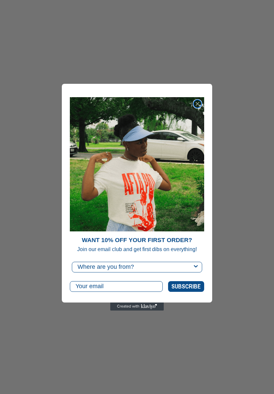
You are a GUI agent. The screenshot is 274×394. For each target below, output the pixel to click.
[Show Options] (195, 267)
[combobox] (135, 267)
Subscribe (186, 286)
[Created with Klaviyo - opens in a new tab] (137, 307)
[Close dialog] (197, 104)
